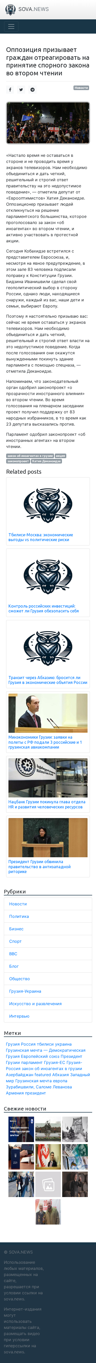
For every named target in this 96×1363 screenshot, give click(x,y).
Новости (81, 88)
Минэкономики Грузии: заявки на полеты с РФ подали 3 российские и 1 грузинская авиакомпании (45, 742)
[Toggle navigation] (11, 26)
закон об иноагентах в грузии (30, 456)
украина (63, 1044)
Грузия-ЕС (54, 1062)
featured (43, 1074)
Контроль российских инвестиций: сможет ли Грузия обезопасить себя (43, 608)
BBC (13, 953)
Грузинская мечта (33, 1080)
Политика (19, 916)
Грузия (13, 1044)
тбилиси (45, 1044)
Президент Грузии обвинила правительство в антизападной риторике (39, 866)
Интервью (19, 1016)
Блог (14, 966)
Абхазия (60, 1074)
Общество (19, 978)
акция (60, 456)
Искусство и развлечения (35, 1003)
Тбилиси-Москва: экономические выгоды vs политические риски (40, 537)
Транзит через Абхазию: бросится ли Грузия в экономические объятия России (47, 680)
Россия (28, 1044)
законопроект (18, 461)
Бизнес (16, 928)
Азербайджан (19, 1074)
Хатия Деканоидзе (46, 461)
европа (60, 1080)
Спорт (15, 941)
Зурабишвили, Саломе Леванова (39, 1086)
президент (35, 1092)
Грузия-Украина (25, 991)
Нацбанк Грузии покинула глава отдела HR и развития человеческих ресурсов (47, 804)
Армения (15, 1092)
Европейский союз (40, 1056)
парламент (32, 1062)
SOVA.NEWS (21, 1252)
